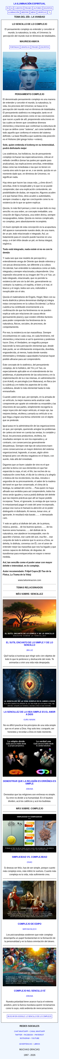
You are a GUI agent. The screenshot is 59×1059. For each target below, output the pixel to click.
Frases (28, 8)
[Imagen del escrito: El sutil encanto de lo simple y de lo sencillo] (29, 637)
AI (11, 8)
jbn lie (29, 650)
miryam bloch (29, 929)
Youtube (35, 1038)
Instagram (25, 1038)
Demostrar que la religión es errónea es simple (29, 782)
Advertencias (25, 1044)
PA (8, 8)
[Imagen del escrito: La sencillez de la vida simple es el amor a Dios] (29, 707)
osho (29, 862)
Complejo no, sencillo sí (29, 991)
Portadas (14, 47)
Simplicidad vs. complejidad (29, 857)
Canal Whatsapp (37, 1031)
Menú (33, 12)
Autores (38, 8)
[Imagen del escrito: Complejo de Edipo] (29, 919)
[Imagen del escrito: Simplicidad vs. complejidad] (29, 852)
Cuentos (19, 8)
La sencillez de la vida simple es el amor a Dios (29, 713)
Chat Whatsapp (21, 1031)
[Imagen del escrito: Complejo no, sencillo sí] (29, 986)
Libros (37, 1044)
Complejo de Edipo (29, 924)
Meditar (25, 12)
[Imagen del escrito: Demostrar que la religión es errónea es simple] (29, 776)
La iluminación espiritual (30, 3)
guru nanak (29, 720)
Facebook (28, 1035)
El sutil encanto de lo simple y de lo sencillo (29, 643)
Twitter (18, 1035)
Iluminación (13, 12)
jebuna (29, 789)
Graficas (25, 47)
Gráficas (42, 12)
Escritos (48, 8)
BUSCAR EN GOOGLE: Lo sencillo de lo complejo (29, 1016)
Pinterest (39, 1035)
